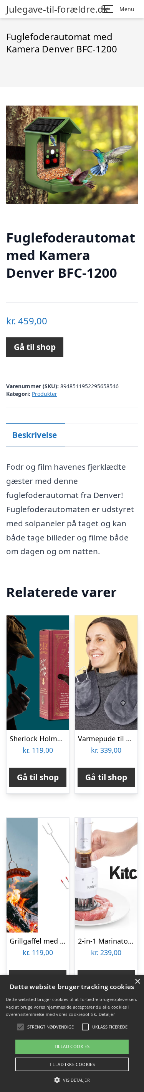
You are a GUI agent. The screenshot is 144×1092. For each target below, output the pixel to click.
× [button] (137, 982)
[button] (71, 1080)
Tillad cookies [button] (72, 1046)
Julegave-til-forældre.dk (57, 9)
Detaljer (107, 1014)
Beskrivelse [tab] (34, 435)
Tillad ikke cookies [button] (72, 1064)
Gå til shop (35, 347)
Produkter (44, 393)
